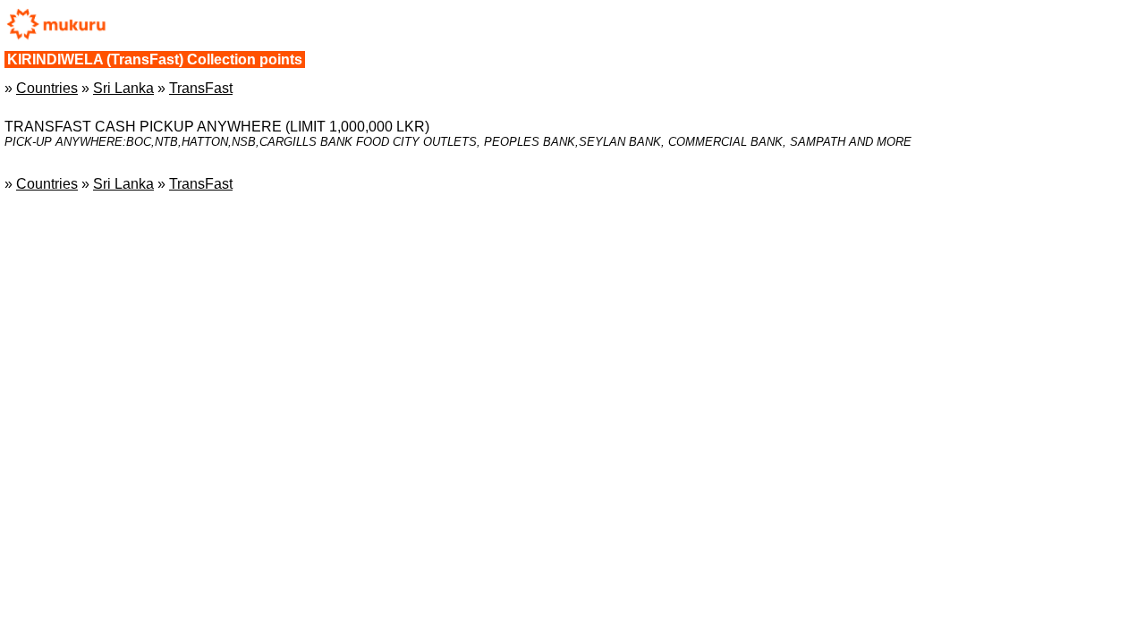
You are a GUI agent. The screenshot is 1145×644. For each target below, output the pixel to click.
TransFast (201, 88)
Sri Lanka (123, 88)
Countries (47, 88)
